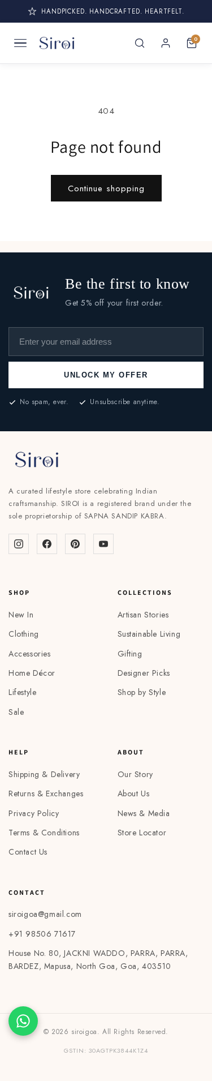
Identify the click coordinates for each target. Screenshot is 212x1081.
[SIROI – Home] (57, 43)
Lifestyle (22, 692)
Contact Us (27, 851)
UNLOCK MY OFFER (106, 375)
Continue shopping (106, 188)
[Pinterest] (75, 544)
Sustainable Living (149, 634)
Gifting (130, 653)
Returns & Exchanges (45, 793)
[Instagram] (18, 544)
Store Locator (142, 832)
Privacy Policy (33, 813)
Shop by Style (142, 692)
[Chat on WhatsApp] (23, 1021)
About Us (134, 793)
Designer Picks (144, 673)
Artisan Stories (143, 614)
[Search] (139, 43)
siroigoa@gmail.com (45, 914)
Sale (16, 712)
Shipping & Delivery (44, 774)
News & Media (144, 813)
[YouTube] (103, 544)
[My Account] (165, 43)
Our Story (135, 774)
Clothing (23, 634)
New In (21, 614)
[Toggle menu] (20, 43)
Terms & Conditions (44, 832)
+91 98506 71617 (42, 934)
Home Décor (31, 673)
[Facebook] (47, 544)
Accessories (29, 653)
